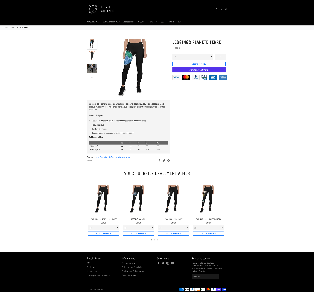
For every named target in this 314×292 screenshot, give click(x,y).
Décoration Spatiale (110, 22)
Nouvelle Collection (111, 157)
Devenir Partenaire (129, 275)
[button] (151, 240)
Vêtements (152, 22)
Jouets (162, 22)
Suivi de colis (92, 267)
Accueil (5, 27)
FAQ (88, 263)
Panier (171, 22)
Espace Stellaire (92, 22)
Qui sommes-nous (128, 263)
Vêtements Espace (124, 157)
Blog (180, 22)
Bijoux (140, 22)
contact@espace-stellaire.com (98, 275)
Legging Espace (100, 157)
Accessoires (128, 22)
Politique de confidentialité (132, 267)
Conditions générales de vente (133, 271)
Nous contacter (92, 271)
